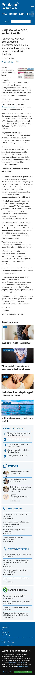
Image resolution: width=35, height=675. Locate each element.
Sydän (4, 14)
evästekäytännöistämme (16, 662)
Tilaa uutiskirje (5, 635)
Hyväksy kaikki (23, 672)
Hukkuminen (7, 402)
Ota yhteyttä (5, 632)
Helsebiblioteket (8, 107)
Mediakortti (4, 627)
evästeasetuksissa (22, 666)
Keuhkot (13, 14)
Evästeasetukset (8, 672)
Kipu (5, 327)
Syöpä (21, 14)
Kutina (5, 376)
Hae (7, 21)
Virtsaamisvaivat (8, 350)
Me (2, 630)
